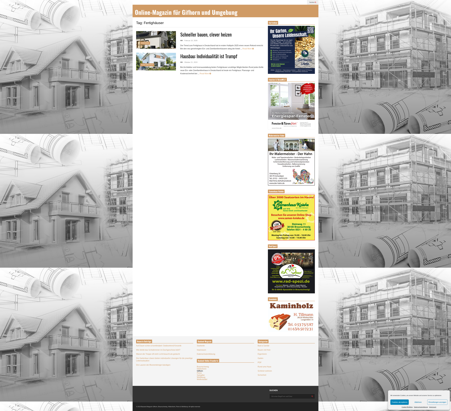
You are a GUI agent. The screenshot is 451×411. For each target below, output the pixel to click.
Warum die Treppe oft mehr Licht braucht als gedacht (158, 354)
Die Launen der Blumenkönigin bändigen (153, 365)
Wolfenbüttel (202, 379)
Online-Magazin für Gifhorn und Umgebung (186, 12)
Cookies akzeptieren (399, 402)
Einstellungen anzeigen (437, 402)
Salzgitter (201, 375)
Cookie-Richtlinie (407, 407)
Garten (260, 358)
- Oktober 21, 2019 (190, 62)
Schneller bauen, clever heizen (206, 34)
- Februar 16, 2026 (190, 40)
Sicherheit (262, 375)
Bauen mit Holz (264, 350)
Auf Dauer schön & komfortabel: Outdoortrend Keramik (158, 346)
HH (181, 40)
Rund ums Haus (147, 65)
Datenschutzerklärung (421, 407)
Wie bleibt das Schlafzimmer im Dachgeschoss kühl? (158, 350)
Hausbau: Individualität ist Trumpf (208, 56)
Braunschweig (203, 367)
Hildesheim (201, 369)
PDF (260, 362)
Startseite (201, 346)
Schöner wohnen (265, 371)
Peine (199, 373)
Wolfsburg (201, 377)
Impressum (432, 407)
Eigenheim (145, 43)
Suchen (312, 2)
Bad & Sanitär (263, 346)
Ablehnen (418, 402)
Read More (247, 49)
